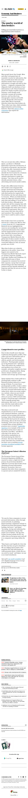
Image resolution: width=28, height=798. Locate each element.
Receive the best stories (7, 728)
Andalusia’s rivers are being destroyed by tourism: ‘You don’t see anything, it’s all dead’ (14, 706)
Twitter (18, 600)
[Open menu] (2, 9)
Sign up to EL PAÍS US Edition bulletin (11, 567)
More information (4, 607)
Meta (10, 600)
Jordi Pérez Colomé (14, 583)
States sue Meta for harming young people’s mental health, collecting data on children (18, 590)
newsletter (4, 725)
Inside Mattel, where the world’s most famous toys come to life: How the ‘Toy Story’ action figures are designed (12, 677)
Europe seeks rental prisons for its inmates (15, 672)
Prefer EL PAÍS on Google (8, 70)
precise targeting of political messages (12, 443)
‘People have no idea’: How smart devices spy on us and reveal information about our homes (18, 580)
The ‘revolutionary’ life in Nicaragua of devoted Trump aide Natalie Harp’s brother (13, 688)
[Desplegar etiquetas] (26, 601)
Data (7, 600)
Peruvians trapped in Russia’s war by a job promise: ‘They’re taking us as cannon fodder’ (13, 668)
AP (10, 594)
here (21, 610)
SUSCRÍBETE (20, 9)
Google (14, 600)
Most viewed (4, 684)
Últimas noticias (5, 659)
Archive (3, 739)
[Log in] (25, 9)
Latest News (4, 17)
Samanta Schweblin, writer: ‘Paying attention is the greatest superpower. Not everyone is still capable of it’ (11, 664)
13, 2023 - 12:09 (14, 62)
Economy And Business (11, 14)
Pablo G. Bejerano (14, 60)
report (5, 224)
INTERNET (3, 21)
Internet (3, 600)
